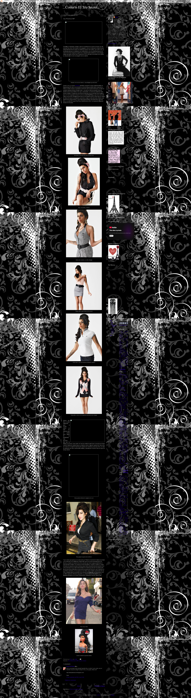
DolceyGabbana (122, 388)
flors (120, 401)
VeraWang (126, 518)
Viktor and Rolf (122, 524)
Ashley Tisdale (125, 353)
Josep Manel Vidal (122, 426)
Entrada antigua (100, 686)
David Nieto (121, 381)
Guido (125, 411)
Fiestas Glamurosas (123, 399)
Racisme (124, 480)
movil (120, 456)
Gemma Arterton (124, 404)
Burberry (122, 362)
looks (120, 436)
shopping (121, 501)
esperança (126, 395)
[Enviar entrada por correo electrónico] (80, 659)
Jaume (120, 418)
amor (120, 341)
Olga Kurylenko (122, 460)
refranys (122, 488)
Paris (120, 467)
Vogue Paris (122, 529)
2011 (111, 320)
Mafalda (126, 439)
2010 (111, 335)
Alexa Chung (123, 332)
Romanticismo (123, 490)
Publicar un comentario (70, 680)
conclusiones (125, 377)
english (120, 394)
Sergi (120, 499)
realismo (120, 487)
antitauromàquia (122, 349)
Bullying (126, 360)
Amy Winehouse (72, 660)
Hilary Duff (126, 412)
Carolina (122, 369)
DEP (77, 660)
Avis (120, 325)
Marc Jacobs (125, 442)
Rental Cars (124, 325)
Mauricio (122, 450)
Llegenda (121, 432)
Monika (125, 454)
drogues (124, 390)
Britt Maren (126, 359)
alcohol (126, 331)
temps (120, 504)
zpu (120, 535)
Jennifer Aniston (122, 419)
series (125, 499)
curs (120, 380)
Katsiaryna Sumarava (123, 428)
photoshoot (126, 468)
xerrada (126, 532)
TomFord (125, 505)
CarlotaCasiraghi (122, 367)
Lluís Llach (126, 433)
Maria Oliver (125, 446)
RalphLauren (121, 481)
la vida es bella (122, 430)
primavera (121, 478)
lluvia (125, 435)
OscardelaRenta (122, 466)
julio (112, 322)
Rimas (127, 488)
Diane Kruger (123, 384)
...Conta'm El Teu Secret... (81, 7)
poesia (125, 472)
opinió (126, 463)
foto (123, 401)
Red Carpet (126, 487)
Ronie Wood (121, 491)
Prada (121, 477)
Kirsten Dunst (123, 429)
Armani (120, 352)
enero (112, 332)
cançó (120, 365)
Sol (125, 501)
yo (120, 534)
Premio (125, 477)
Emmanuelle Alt (122, 392)
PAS (120, 468)
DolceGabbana (122, 387)
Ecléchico (77, 85)
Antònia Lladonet (122, 351)
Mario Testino (121, 449)
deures (122, 383)
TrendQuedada (122, 508)
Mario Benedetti (123, 447)
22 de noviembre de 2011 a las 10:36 (75, 677)
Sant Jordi (121, 497)
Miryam (125, 453)
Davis (116, 17)
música (84, 660)
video (125, 522)
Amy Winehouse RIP (114, 325)
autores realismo (124, 355)
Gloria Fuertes (122, 408)
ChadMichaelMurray (123, 374)
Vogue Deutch (122, 528)
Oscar (123, 464)
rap (126, 481)
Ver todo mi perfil (112, 43)
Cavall (124, 371)
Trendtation (121, 509)
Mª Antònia (121, 439)
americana (124, 339)
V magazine (125, 514)
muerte (80, 660)
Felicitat (125, 398)
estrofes (120, 398)
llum (121, 435)
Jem (125, 418)
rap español (121, 483)
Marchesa (123, 443)
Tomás (120, 505)
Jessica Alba (122, 422)
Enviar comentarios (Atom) (76, 689)
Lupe (125, 437)
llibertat (120, 433)
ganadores (126, 402)
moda (120, 454)
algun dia (121, 334)
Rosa (127, 491)
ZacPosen (125, 534)
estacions (123, 397)
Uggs (120, 514)
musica (120, 457)
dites (120, 385)
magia (121, 440)
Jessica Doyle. (122, 423)
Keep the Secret (70, 666)
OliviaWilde (121, 463)
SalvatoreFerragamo (123, 495)
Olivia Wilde (122, 461)
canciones (125, 363)
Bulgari (122, 360)
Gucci (120, 409)
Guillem (120, 412)
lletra (125, 432)
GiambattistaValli (122, 405)
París (125, 467)
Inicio (79, 686)
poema (125, 470)
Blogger (112, 695)
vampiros (121, 517)
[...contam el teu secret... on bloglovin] (113, 213)
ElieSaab (120, 391)
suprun (98, 695)
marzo (112, 329)
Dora (120, 390)
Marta (127, 449)
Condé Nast (123, 378)
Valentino (123, 515)
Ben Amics (123, 356)
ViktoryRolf (121, 525)
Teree (125, 504)
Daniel (125, 380)
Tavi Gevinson (122, 502)
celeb (120, 373)
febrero (113, 331)
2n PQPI (121, 331)
